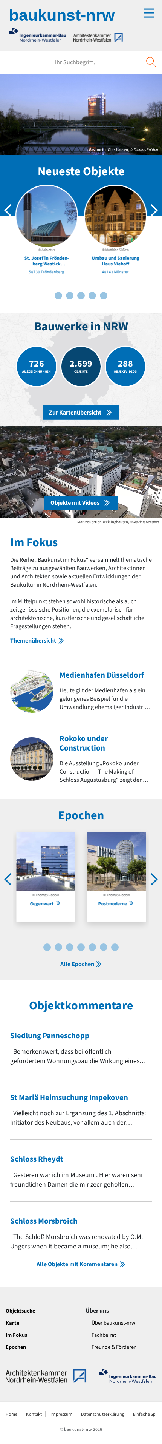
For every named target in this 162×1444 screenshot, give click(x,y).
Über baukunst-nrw (113, 1323)
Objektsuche (20, 1311)
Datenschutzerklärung (102, 1414)
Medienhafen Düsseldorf (102, 675)
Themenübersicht (33, 640)
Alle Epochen (77, 964)
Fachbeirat (104, 1335)
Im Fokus (16, 1335)
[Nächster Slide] (154, 210)
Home (11, 1414)
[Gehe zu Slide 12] (103, 947)
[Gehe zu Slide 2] (58, 295)
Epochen (16, 1347)
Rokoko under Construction (84, 743)
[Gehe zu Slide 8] (92, 295)
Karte (12, 1323)
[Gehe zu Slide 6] (81, 295)
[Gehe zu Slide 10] (103, 295)
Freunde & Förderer (114, 1347)
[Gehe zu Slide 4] (69, 295)
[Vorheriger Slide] (8, 210)
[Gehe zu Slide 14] (115, 947)
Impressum (61, 1414)
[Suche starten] (151, 62)
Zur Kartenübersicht (75, 412)
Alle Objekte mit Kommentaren (77, 1264)
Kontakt (34, 1414)
